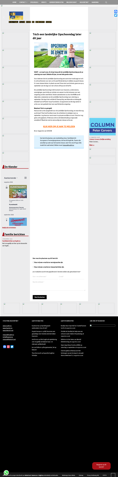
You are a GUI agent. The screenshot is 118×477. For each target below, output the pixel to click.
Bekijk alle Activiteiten (9, 228)
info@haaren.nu (8, 337)
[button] (3, 17)
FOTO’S (105, 475)
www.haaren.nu (7, 328)
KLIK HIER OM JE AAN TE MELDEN (59, 126)
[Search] (106, 2)
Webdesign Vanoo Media (68, 475)
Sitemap (81, 475)
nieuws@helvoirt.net (9, 339)
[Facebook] (116, 11)
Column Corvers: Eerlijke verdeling (100, 139)
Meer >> (91, 145)
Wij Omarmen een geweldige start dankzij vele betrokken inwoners (44, 334)
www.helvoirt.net (8, 330)
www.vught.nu (7, 326)
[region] (59, 17)
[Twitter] (116, 15)
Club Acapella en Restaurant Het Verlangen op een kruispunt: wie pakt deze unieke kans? (72, 353)
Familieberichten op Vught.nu (11, 241)
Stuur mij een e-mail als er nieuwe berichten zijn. (49, 267)
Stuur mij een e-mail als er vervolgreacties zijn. (48, 262)
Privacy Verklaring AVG (93, 475)
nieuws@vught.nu (68, 145)
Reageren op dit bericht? (101, 466)
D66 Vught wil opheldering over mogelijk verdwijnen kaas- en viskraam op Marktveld (44, 342)
